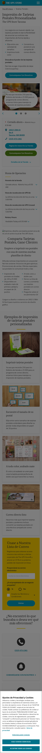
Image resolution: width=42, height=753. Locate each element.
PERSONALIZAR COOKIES (21, 735)
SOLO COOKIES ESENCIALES (21, 742)
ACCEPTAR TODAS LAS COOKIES (21, 748)
